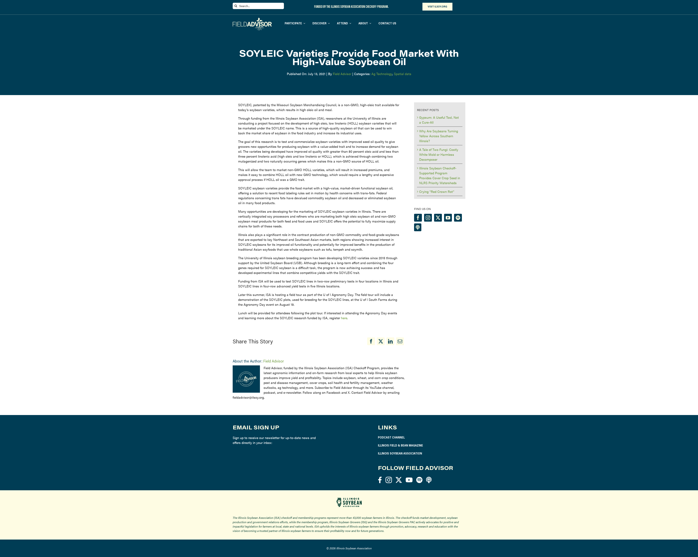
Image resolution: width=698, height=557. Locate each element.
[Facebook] (371, 341)
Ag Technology (381, 73)
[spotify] (419, 480)
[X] (381, 341)
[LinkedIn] (390, 341)
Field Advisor (342, 73)
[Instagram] (428, 218)
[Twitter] (438, 218)
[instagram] (389, 480)
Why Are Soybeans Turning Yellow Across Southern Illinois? (438, 136)
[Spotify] (458, 218)
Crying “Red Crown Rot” (436, 191)
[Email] (400, 341)
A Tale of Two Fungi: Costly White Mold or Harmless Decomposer (438, 154)
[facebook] (380, 480)
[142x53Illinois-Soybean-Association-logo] (349, 499)
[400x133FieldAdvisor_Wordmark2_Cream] (252, 19)
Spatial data (402, 73)
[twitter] (399, 480)
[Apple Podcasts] (417, 227)
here (344, 318)
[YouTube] (448, 218)
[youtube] (409, 480)
